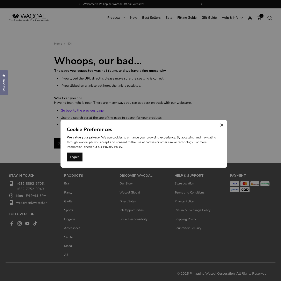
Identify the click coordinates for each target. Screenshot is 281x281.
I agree (74, 157)
